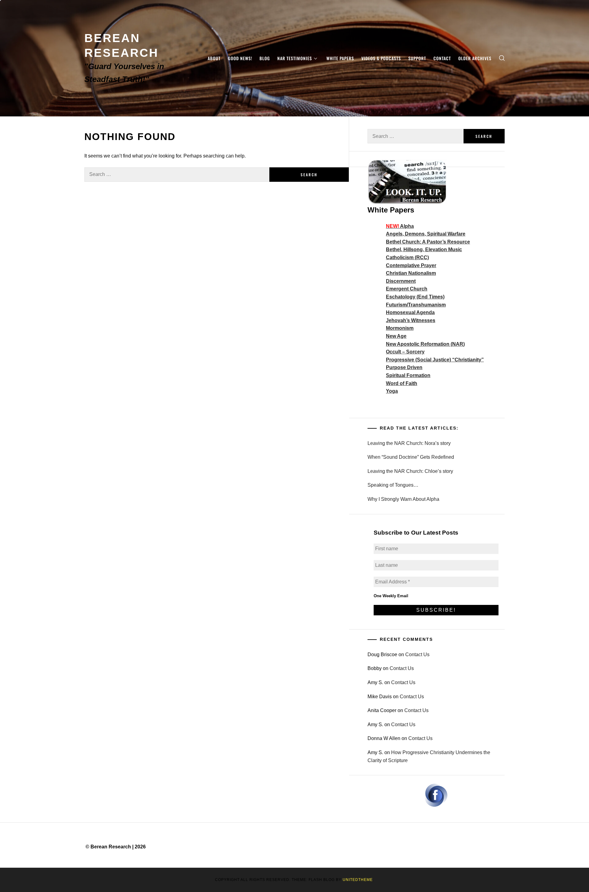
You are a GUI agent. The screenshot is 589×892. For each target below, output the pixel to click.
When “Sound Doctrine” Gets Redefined (411, 457)
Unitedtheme (358, 880)
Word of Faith (401, 383)
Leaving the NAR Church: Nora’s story (409, 443)
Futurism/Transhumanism (416, 304)
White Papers (340, 58)
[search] (502, 58)
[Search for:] (176, 174)
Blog (265, 58)
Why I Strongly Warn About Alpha (403, 499)
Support (417, 58)
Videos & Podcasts (381, 58)
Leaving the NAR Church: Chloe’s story (410, 471)
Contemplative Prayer (411, 265)
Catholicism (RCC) (407, 257)
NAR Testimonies (294, 58)
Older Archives (474, 58)
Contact (442, 58)
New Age (396, 336)
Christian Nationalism (411, 273)
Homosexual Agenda (410, 312)
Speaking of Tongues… (393, 485)
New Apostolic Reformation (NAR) (425, 344)
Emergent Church (406, 288)
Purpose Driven (404, 367)
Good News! (240, 58)
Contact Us (417, 654)
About (214, 58)
